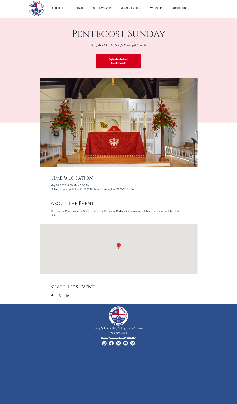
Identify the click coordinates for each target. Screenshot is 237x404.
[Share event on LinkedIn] (67, 295)
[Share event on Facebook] (52, 295)
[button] (60, 8)
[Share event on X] (60, 295)
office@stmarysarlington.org (118, 337)
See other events (118, 63)
